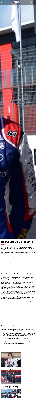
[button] (1, 2)
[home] (16, 2)
